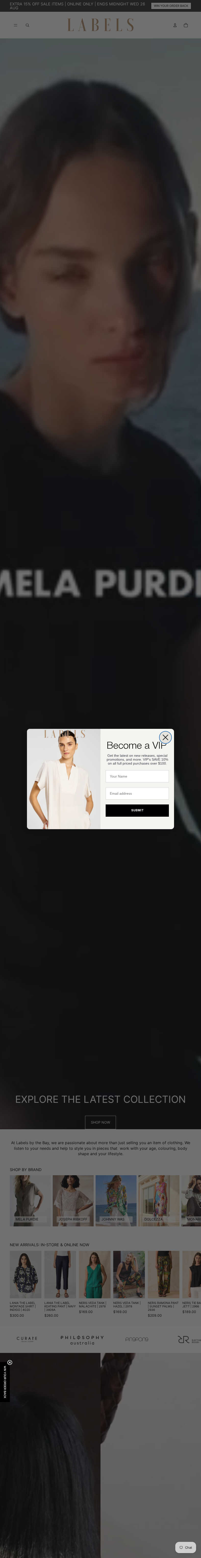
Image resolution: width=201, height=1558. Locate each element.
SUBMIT (137, 810)
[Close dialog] (165, 737)
